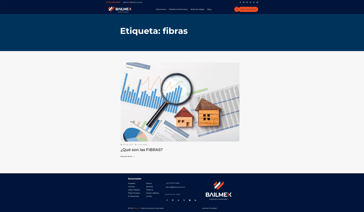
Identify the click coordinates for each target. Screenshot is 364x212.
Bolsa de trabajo (197, 9)
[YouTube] (254, 2)
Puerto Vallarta (152, 193)
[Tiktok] (247, 2)
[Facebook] (240, 2)
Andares (131, 183)
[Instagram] (243, 2)
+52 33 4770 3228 (113, 2)
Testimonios (161, 9)
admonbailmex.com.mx (132, 2)
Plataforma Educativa (178, 9)
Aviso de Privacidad (209, 208)
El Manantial (133, 196)
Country (131, 187)
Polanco (149, 190)
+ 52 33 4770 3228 (172, 183)
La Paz (149, 196)
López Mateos (134, 190)
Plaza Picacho (134, 193)
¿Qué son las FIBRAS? (142, 149)
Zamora (149, 187)
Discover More (127, 156)
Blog (209, 9)
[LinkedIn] (257, 2)
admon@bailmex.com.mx (175, 187)
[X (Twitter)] (250, 2)
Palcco (149, 183)
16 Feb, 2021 (128, 145)
